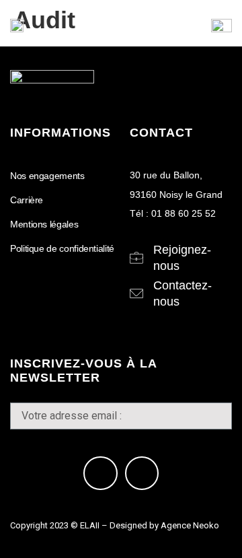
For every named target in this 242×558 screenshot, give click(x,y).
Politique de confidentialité (62, 248)
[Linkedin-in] (100, 473)
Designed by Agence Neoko (164, 525)
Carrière (26, 200)
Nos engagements (47, 175)
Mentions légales (44, 224)
